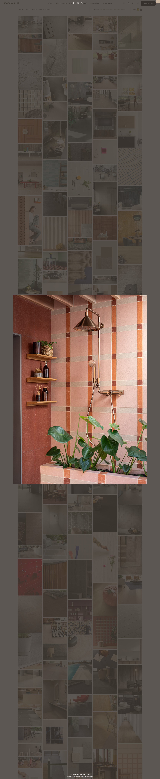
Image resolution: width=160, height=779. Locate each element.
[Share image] (82, 3)
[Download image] (86, 3)
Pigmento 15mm (85, 774)
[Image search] (74, 3)
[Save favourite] (78, 3)
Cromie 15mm (74, 774)
